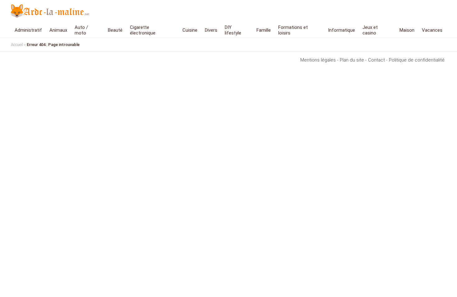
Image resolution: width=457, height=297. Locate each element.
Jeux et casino (370, 30)
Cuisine (189, 30)
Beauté (115, 30)
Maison (406, 30)
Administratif (28, 30)
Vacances (432, 30)
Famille (263, 30)
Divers (211, 30)
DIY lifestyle (233, 30)
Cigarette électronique (142, 30)
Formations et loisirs (293, 30)
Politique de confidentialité (417, 60)
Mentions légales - (319, 60)
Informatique (341, 30)
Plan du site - (353, 60)
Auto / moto (81, 30)
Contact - (377, 60)
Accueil (17, 44)
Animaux (58, 30)
